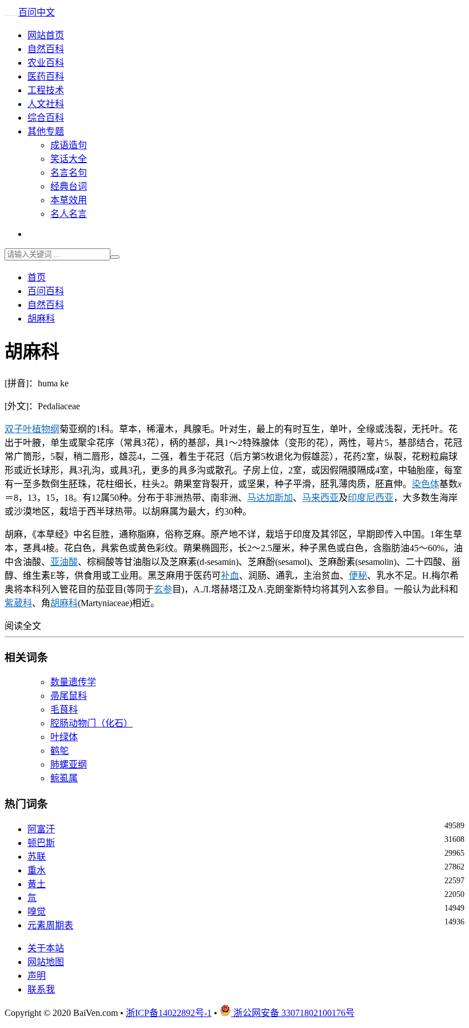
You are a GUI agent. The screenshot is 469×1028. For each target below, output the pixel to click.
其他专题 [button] (45, 131)
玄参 (163, 589)
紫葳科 (18, 603)
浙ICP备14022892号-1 (169, 1013)
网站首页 (45, 35)
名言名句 (68, 172)
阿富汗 (41, 829)
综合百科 (45, 117)
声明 (36, 975)
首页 (36, 277)
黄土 (36, 884)
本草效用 (68, 200)
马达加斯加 (270, 498)
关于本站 (45, 948)
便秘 (358, 575)
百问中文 (36, 12)
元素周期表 (50, 925)
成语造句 (68, 145)
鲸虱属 (64, 778)
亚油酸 (64, 562)
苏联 (36, 856)
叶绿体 (64, 737)
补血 (230, 575)
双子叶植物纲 (32, 429)
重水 (36, 870)
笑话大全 (68, 159)
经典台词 (68, 186)
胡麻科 (41, 318)
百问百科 (45, 291)
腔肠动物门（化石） (91, 723)
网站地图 (45, 962)
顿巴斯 (41, 843)
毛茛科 (64, 709)
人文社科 (45, 104)
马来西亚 (320, 498)
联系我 (41, 989)
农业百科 (45, 63)
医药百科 (45, 76)
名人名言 (68, 214)
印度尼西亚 (371, 498)
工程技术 (45, 90)
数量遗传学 (73, 682)
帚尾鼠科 (68, 696)
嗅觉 (36, 911)
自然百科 (45, 49)
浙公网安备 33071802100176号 (293, 1013)
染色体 (425, 484)
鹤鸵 (59, 751)
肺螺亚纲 (68, 764)
